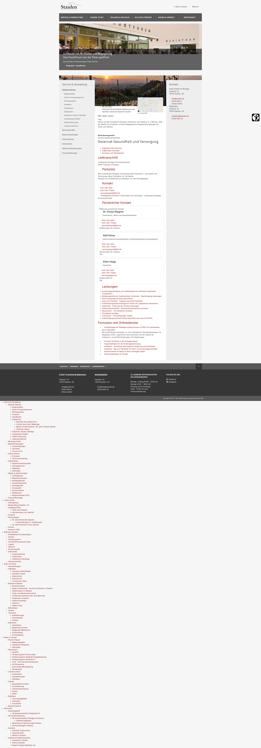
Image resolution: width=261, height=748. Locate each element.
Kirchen (11, 527)
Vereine (11, 610)
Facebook (172, 379)
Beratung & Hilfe (68, 130)
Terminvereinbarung (20, 458)
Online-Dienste (68, 139)
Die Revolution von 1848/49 (23, 512)
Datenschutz (85, 366)
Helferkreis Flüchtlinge (20, 559)
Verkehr (11, 681)
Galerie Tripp (17, 605)
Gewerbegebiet (14, 711)
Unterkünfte (16, 556)
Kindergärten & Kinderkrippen (19, 534)
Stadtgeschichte (14, 507)
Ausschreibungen (18, 446)
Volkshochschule (14, 561)
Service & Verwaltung (72, 17)
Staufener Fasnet (18, 574)
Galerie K (15, 603)
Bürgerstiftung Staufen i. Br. (18, 505)
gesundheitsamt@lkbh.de (111, 225)
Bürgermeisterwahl (19, 478)
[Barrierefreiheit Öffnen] (256, 117)
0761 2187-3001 (106, 188)
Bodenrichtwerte (14, 706)
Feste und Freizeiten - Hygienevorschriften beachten (122, 301)
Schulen (11, 537)
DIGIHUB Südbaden (23, 721)
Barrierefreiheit (98, 366)
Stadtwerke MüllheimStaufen (19, 738)
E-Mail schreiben (180, 7)
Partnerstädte (13, 517)
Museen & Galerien (15, 583)
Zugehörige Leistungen (111, 151)
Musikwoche (17, 576)
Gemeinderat (67, 144)
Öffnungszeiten (70, 101)
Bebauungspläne (18, 642)
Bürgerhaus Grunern (20, 628)
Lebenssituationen (71, 126)
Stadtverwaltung (68, 90)
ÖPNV (14, 694)
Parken (15, 691)
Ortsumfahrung (18, 686)
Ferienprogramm (14, 539)
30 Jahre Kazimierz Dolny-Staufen (25, 525)
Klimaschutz (12, 650)
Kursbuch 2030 (14, 530)
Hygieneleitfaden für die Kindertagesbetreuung (122, 344)
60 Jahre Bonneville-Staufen (23, 520)
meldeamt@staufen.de (180, 116)
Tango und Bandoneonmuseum (24, 593)
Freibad (15, 620)
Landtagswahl (17, 476)
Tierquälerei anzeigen (110, 313)
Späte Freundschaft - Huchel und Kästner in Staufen (32, 588)
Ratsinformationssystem (21, 463)
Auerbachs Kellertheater (21, 571)
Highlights (12, 569)
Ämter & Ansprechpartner (74, 97)
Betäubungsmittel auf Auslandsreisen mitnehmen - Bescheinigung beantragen (131, 296)
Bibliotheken (13, 608)
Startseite (65, 77)
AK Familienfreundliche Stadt (19, 542)
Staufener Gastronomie (21, 730)
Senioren (11, 547)
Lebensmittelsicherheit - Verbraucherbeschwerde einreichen (125, 308)
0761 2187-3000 (108, 220)
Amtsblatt (16, 449)
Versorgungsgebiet (19, 699)
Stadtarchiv (68, 112)
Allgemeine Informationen (112, 148)
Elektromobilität (18, 743)
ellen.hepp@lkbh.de (109, 275)
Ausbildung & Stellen (72, 119)
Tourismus (12, 613)
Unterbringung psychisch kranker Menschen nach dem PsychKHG (127, 318)
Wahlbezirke (17, 493)
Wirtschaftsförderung (16, 716)
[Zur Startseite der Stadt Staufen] (71, 7)
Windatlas (16, 679)
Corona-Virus (17, 451)
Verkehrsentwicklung (20, 689)
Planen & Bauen (14, 640)
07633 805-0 (177, 101)
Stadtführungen (18, 615)
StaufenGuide (17, 618)
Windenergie (17, 669)
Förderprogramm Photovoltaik (24, 654)
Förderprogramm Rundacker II (23, 659)
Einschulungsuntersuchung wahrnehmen (117, 299)
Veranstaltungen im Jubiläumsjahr (29, 522)
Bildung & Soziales (120, 17)
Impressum (74, 366)
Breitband (12, 696)
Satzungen (16, 471)
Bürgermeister (69, 94)
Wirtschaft (190, 17)
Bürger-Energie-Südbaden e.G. (24, 745)
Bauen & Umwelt (166, 17)
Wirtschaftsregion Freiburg (22, 726)
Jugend (11, 544)
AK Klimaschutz (18, 664)
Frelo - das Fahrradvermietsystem (25, 662)
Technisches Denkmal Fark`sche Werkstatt (28, 596)
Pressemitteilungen (69, 153)
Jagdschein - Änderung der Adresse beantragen (120, 306)
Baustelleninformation (20, 684)
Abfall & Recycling (71, 122)
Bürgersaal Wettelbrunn (21, 630)
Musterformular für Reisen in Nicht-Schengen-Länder (124, 351)
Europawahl (16, 488)
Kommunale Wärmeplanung (22, 667)
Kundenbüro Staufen (20, 740)
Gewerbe (11, 728)
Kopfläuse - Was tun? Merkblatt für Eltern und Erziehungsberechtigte (130, 349)
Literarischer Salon (19, 581)
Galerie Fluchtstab (19, 601)
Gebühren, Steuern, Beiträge (75, 115)
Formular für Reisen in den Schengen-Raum (120, 341)
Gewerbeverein (18, 733)
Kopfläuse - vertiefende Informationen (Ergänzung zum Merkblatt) (129, 346)
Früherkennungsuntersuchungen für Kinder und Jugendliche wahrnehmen (130, 303)
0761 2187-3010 (108, 244)
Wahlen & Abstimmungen (72, 148)
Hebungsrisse (13, 503)
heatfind (15, 652)
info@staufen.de (178, 99)
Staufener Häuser (23, 429)
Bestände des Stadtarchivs (26, 422)
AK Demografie (14, 549)
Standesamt (68, 108)
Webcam (195, 7)
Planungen (16, 701)
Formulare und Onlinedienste (113, 153)
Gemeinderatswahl (19, 483)
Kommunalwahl (18, 490)
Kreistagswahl (17, 485)
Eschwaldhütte (18, 635)
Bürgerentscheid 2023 (20, 495)
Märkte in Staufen (19, 735)
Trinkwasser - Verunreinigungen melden (117, 316)
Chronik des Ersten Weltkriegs (28, 424)
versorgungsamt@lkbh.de (110, 193)
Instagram (172, 382)
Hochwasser (17, 674)
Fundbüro (67, 105)
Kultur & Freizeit (143, 17)
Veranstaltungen (14, 566)
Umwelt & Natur (14, 672)
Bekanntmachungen (70, 135)
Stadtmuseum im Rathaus (22, 591)
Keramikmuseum (18, 586)
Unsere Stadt (97, 17)
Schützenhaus (17, 632)
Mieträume (12, 623)
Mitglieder (16, 468)
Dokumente (16, 703)
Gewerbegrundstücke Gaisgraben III (26, 713)
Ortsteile (11, 515)
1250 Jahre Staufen (19, 510)
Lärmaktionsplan (18, 677)
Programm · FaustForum (75, 66)
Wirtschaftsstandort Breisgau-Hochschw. (28, 718)
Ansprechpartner (18, 554)
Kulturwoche (17, 579)
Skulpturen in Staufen (20, 598)
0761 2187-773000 (109, 223)
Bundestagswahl (18, 481)
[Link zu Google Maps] (150, 105)
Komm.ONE (199, 398)
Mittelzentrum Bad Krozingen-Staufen (26, 723)
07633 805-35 (177, 119)
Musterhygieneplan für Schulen (116, 354)
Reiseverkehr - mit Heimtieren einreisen (117, 311)
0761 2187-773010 (109, 247)
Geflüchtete (12, 552)
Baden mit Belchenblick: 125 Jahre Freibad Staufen (35, 427)
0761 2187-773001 (107, 190)
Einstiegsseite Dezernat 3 (110, 196)
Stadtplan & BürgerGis (20, 645)
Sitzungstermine (18, 466)
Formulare (16, 456)
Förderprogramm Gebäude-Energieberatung (29, 657)
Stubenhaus (16, 625)
